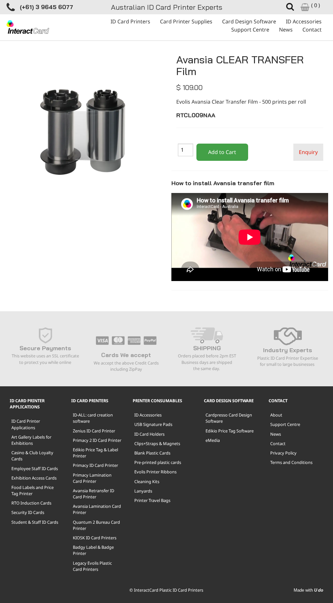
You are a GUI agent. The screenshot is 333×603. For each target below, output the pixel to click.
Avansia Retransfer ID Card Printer (93, 494)
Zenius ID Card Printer (94, 431)
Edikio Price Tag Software (230, 431)
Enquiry (308, 152)
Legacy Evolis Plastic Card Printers (92, 566)
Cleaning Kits (146, 481)
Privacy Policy (283, 453)
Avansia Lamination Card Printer (97, 509)
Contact (312, 29)
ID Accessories (304, 21)
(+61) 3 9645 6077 (46, 7)
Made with (308, 590)
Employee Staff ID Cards (34, 468)
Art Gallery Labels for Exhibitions (31, 440)
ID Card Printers (130, 21)
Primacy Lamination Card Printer (92, 478)
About (276, 415)
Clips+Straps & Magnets (157, 443)
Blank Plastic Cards (152, 453)
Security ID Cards (27, 512)
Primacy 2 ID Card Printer (97, 440)
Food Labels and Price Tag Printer (32, 490)
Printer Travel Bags (152, 500)
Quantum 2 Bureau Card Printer (96, 525)
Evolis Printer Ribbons (155, 472)
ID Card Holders (149, 434)
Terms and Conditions (291, 462)
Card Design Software (249, 21)
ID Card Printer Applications (25, 424)
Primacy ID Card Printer (95, 465)
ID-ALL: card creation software (93, 418)
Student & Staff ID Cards (34, 522)
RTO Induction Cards (31, 503)
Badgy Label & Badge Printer (93, 550)
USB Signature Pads (153, 424)
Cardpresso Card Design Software (229, 418)
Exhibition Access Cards (34, 478)
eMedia (213, 440)
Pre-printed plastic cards (157, 462)
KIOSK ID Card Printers (94, 538)
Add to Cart (222, 152)
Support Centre (250, 29)
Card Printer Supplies (186, 21)
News (286, 29)
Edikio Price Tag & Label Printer (95, 453)
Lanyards (143, 491)
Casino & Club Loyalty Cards (32, 456)
